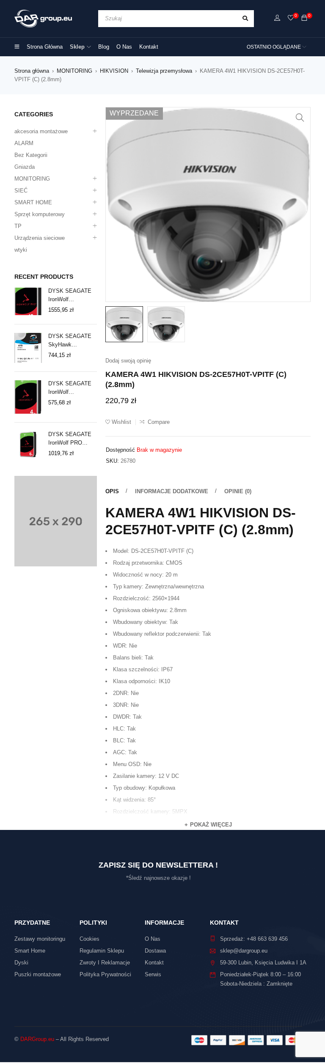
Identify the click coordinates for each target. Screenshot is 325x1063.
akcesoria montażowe (41, 131)
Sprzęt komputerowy (39, 214)
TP (18, 226)
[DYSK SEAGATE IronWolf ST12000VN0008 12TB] (28, 301)
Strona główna (31, 71)
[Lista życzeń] (291, 18)
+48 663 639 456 (267, 939)
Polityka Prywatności (105, 974)
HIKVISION (114, 71)
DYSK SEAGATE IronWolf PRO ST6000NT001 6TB (71, 439)
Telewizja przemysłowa (164, 71)
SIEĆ (21, 190)
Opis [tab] (112, 491)
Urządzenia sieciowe (39, 238)
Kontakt (154, 962)
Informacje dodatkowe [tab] (171, 491)
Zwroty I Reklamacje (105, 962)
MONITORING (74, 71)
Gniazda (24, 167)
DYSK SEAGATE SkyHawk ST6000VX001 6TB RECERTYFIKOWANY (72, 341)
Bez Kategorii (30, 155)
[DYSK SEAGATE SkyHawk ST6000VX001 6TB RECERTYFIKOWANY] (28, 348)
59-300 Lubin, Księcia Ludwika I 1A (263, 962)
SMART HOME (33, 202)
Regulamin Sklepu (102, 951)
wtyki (20, 250)
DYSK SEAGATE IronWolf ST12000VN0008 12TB (69, 296)
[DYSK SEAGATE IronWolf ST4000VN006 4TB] (28, 397)
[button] (300, 117)
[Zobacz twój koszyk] (304, 18)
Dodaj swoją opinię (128, 360)
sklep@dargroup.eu (243, 951)
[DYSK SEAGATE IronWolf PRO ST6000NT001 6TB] (28, 445)
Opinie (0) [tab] (237, 491)
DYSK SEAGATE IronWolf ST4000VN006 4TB (72, 388)
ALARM (23, 143)
